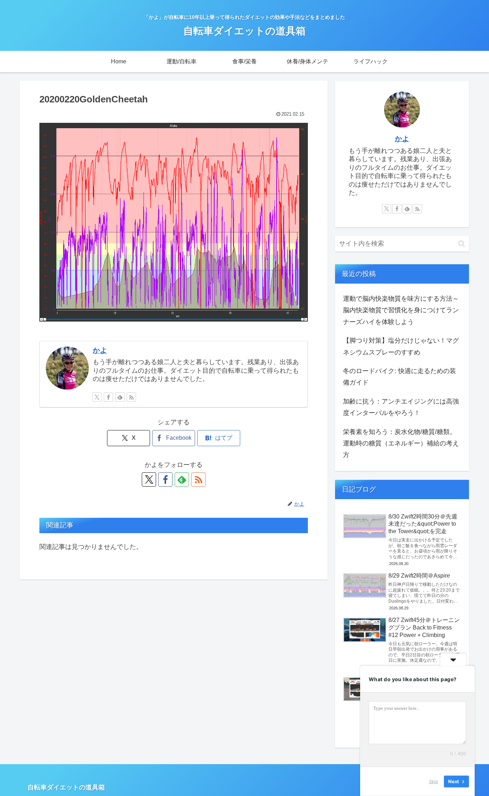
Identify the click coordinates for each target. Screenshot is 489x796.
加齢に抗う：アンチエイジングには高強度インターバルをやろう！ (401, 407)
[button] (461, 244)
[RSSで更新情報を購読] (131, 397)
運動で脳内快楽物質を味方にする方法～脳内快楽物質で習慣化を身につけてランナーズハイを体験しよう (401, 310)
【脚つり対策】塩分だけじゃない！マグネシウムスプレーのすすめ (401, 346)
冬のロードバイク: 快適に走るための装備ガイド (399, 376)
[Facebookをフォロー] (108, 397)
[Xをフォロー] (97, 397)
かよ (100, 350)
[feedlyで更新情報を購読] (120, 397)
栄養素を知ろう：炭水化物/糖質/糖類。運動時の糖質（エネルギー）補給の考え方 (401, 443)
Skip (433, 781)
